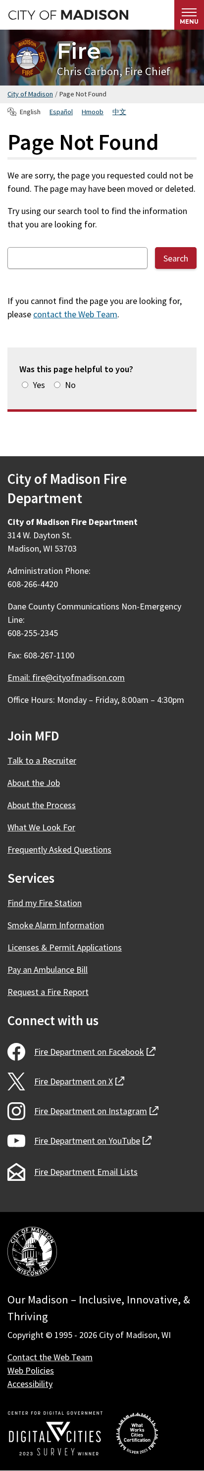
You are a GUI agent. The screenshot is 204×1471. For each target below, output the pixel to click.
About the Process (41, 805)
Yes (39, 384)
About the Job (33, 782)
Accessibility (29, 1383)
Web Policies (30, 1370)
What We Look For (41, 827)
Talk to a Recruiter (41, 760)
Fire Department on (94, 1051)
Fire (79, 50)
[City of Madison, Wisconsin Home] (32, 1253)
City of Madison (30, 93)
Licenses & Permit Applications (64, 947)
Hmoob (92, 111)
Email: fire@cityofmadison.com (66, 677)
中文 (119, 111)
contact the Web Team (75, 314)
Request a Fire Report (48, 991)
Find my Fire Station (44, 903)
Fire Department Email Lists (86, 1171)
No (70, 384)
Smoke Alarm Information (55, 925)
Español (61, 111)
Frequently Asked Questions (59, 849)
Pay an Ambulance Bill (47, 969)
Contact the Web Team (50, 1357)
